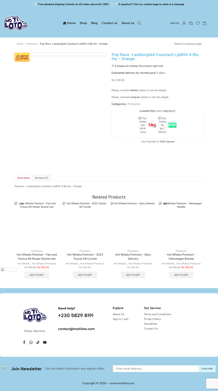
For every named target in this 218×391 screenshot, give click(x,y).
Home (20, 43)
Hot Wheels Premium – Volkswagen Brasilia (181, 256)
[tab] (23, 177)
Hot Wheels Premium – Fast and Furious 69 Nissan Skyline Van (37, 256)
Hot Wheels (23, 263)
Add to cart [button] (37, 275)
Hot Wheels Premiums (44, 263)
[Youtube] (44, 342)
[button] (139, 23)
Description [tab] (23, 177)
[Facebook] (24, 342)
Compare (135, 97)
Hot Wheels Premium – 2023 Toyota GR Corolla (85, 256)
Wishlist (134, 90)
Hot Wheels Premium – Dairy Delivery (133, 256)
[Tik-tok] (38, 342)
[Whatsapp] (31, 342)
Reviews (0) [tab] (41, 177)
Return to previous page (188, 43)
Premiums (31, 43)
